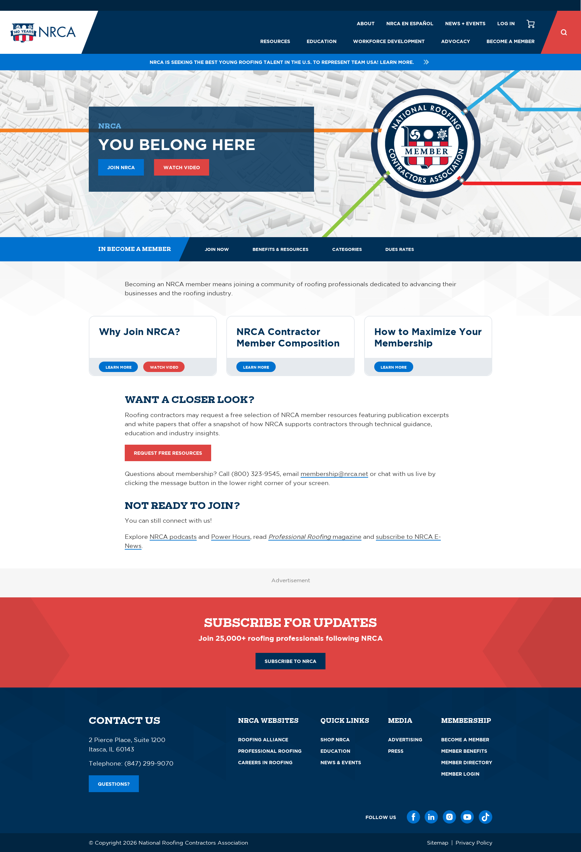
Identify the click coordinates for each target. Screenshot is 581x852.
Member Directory (466, 762)
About (366, 23)
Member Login (460, 774)
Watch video (164, 367)
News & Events (340, 762)
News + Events (465, 23)
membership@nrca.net (334, 473)
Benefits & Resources (280, 249)
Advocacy (455, 41)
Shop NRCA (335, 739)
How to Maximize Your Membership (428, 337)
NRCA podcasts (173, 536)
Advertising (405, 739)
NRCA (109, 126)
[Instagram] (449, 817)
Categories (347, 249)
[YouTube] (467, 817)
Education (322, 41)
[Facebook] (413, 817)
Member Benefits (464, 751)
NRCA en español (409, 23)
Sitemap (438, 843)
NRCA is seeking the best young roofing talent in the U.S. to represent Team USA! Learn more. (282, 62)
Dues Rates (399, 249)
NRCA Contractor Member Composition (288, 337)
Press (395, 751)
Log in (506, 23)
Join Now (217, 249)
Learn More (118, 367)
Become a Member (511, 41)
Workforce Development (389, 41)
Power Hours (230, 536)
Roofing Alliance (263, 739)
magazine (314, 536)
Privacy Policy (474, 843)
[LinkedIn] (431, 817)
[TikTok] (485, 817)
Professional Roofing (270, 751)
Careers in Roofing (265, 762)
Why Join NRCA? (139, 331)
